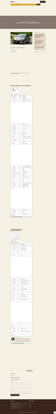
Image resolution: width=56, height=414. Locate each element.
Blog (12, 4)
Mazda (11, 45)
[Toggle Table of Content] (16, 49)
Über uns (29, 4)
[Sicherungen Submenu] (26, 5)
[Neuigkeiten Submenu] (35, 5)
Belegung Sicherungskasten (23, 21)
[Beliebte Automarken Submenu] (21, 5)
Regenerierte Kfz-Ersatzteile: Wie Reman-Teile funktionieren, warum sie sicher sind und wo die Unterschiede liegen (39, 36)
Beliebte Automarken (18, 4)
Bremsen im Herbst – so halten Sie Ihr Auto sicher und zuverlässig (39, 47)
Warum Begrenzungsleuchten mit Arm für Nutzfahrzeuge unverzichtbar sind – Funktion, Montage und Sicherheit (39, 42)
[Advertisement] (28, 10)
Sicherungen (24, 4)
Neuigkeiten (33, 4)
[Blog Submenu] (14, 5)
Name (11, 386)
